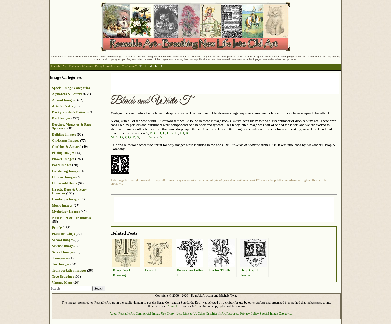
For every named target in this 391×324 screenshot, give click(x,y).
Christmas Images (65, 140)
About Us (173, 306)
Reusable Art (58, 66)
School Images (63, 240)
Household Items (64, 183)
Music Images (62, 205)
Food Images (61, 165)
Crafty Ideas (174, 313)
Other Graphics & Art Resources (218, 313)
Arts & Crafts (62, 106)
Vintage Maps (62, 282)
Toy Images (60, 264)
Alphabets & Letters (80, 66)
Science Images (63, 246)
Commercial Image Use (151, 313)
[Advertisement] (193, 83)
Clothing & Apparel (66, 146)
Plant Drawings (63, 234)
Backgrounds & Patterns (70, 112)
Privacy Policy (249, 313)
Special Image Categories (71, 88)
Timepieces (60, 258)
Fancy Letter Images (107, 66)
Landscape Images (66, 199)
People (57, 227)
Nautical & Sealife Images (71, 217)
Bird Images (61, 118)
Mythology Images (66, 211)
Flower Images (63, 159)
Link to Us (190, 313)
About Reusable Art (122, 313)
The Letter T (129, 66)
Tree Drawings (63, 276)
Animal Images (63, 100)
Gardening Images (66, 171)
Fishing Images (63, 153)
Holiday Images (64, 177)
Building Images (64, 134)
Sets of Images (63, 252)
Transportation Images (69, 270)
